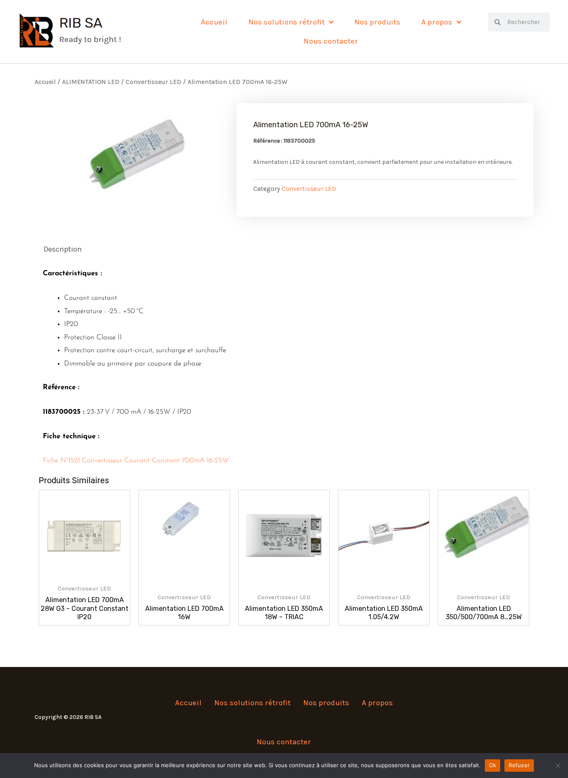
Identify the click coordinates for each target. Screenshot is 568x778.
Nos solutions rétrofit (286, 22)
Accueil (214, 22)
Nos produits (377, 22)
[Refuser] (557, 765)
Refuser (519, 765)
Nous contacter (331, 41)
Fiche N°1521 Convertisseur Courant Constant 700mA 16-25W (136, 460)
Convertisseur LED (153, 82)
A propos (436, 22)
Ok (492, 765)
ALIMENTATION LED (90, 82)
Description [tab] (63, 249)
